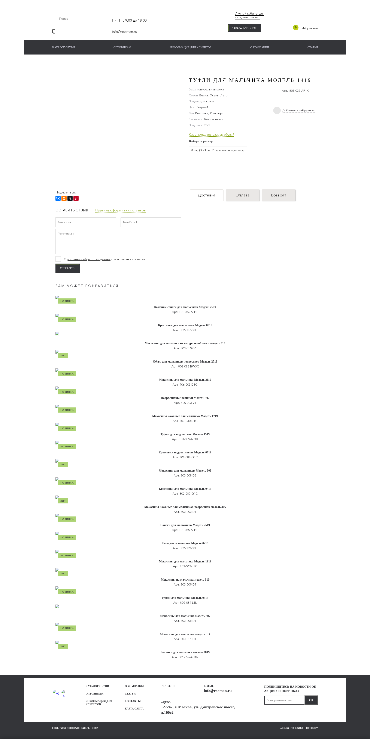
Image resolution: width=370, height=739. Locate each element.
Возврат (278, 195)
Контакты (133, 701)
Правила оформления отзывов (120, 210)
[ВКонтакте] (58, 198)
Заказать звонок (244, 28)
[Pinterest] (76, 198)
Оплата (243, 195)
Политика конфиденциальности (75, 728)
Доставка (206, 195)
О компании (259, 47)
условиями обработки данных (88, 259)
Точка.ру (312, 728)
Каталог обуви (63, 47)
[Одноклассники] (64, 198)
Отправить (67, 268)
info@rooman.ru (124, 32)
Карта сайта (134, 708)
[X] (70, 198)
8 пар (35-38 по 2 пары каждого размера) (218, 150)
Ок (311, 700)
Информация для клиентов (191, 47)
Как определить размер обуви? (211, 134)
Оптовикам (122, 47)
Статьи (312, 47)
